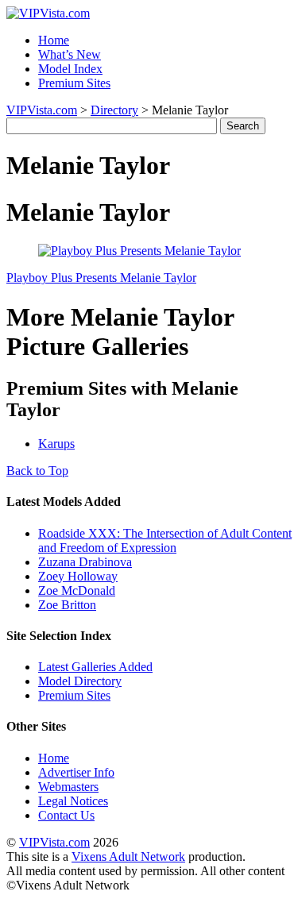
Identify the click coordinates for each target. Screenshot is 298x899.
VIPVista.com (41, 110)
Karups (56, 443)
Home (53, 40)
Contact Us (66, 815)
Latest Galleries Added (95, 666)
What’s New (69, 54)
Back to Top (37, 470)
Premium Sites (74, 83)
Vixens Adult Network (128, 856)
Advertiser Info (76, 772)
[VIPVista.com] (48, 13)
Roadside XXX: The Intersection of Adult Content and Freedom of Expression (165, 540)
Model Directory (80, 681)
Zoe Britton (67, 605)
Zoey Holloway (78, 576)
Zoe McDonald (76, 590)
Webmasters (68, 786)
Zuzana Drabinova (85, 562)
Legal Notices (73, 801)
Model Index (70, 68)
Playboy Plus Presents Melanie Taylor (101, 277)
